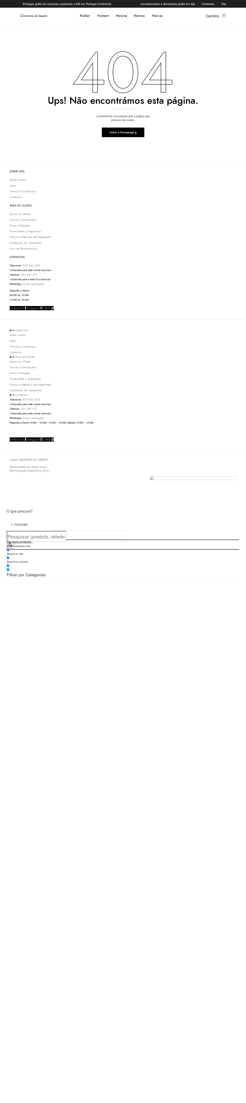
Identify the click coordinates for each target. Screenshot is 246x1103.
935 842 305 (31, 265)
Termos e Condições (23, 191)
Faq (223, 4)
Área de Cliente (25, 357)
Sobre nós (21, 330)
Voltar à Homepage (122, 132)
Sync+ (46, 471)
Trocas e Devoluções (23, 220)
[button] (212, 15)
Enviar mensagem (33, 284)
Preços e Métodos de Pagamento (30, 237)
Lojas (13, 185)
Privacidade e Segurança (25, 231)
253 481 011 (28, 275)
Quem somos (18, 180)
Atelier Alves (39, 467)
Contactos (208, 4)
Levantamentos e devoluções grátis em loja (167, 4)
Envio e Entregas (20, 225)
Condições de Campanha (25, 243)
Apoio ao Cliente (20, 214)
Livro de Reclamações (23, 248)
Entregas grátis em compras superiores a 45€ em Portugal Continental (67, 4)
